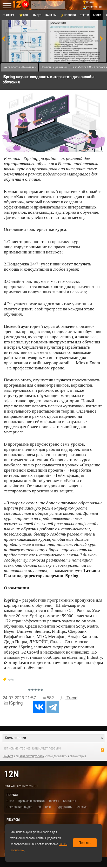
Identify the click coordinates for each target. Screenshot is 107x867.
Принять (84, 843)
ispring (11, 679)
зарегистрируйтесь (31, 756)
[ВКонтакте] (39, 707)
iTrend (71, 697)
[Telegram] (52, 707)
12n (11, 774)
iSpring (16, 703)
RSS (102, 750)
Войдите (8, 756)
